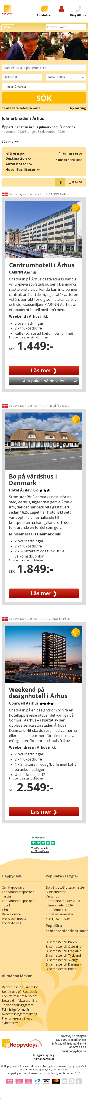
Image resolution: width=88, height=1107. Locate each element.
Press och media (14, 918)
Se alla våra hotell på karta (21, 108)
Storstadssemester (59, 914)
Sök (44, 98)
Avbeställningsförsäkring (19, 1014)
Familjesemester (58, 918)
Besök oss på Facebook (19, 991)
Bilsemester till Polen (61, 969)
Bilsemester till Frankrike (63, 951)
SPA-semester (56, 910)
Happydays (16, 194)
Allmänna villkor (44, 1059)
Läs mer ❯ (44, 370)
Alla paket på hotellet (44, 381)
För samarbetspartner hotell (18, 903)
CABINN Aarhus (59, 194)
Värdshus (52, 896)
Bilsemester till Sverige (62, 960)
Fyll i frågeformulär (15, 1009)
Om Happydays (13, 887)
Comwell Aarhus (59, 619)
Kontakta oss (11, 923)
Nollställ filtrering (68, 159)
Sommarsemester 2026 (63, 901)
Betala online (11, 914)
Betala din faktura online (19, 1000)
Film (5, 910)
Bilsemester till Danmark (63, 964)
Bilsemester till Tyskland (63, 955)
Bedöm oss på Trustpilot (20, 987)
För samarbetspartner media (18, 894)
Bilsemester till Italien (61, 942)
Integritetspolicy (43, 1055)
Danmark (33, 194)
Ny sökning (78, 108)
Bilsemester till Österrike (63, 946)
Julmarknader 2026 (59, 905)
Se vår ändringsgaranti (18, 1005)
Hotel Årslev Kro (59, 406)
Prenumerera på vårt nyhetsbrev (17, 1020)
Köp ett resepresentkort (19, 996)
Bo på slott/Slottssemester (65, 887)
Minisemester (55, 892)
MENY (7, 27)
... (44, 194)
